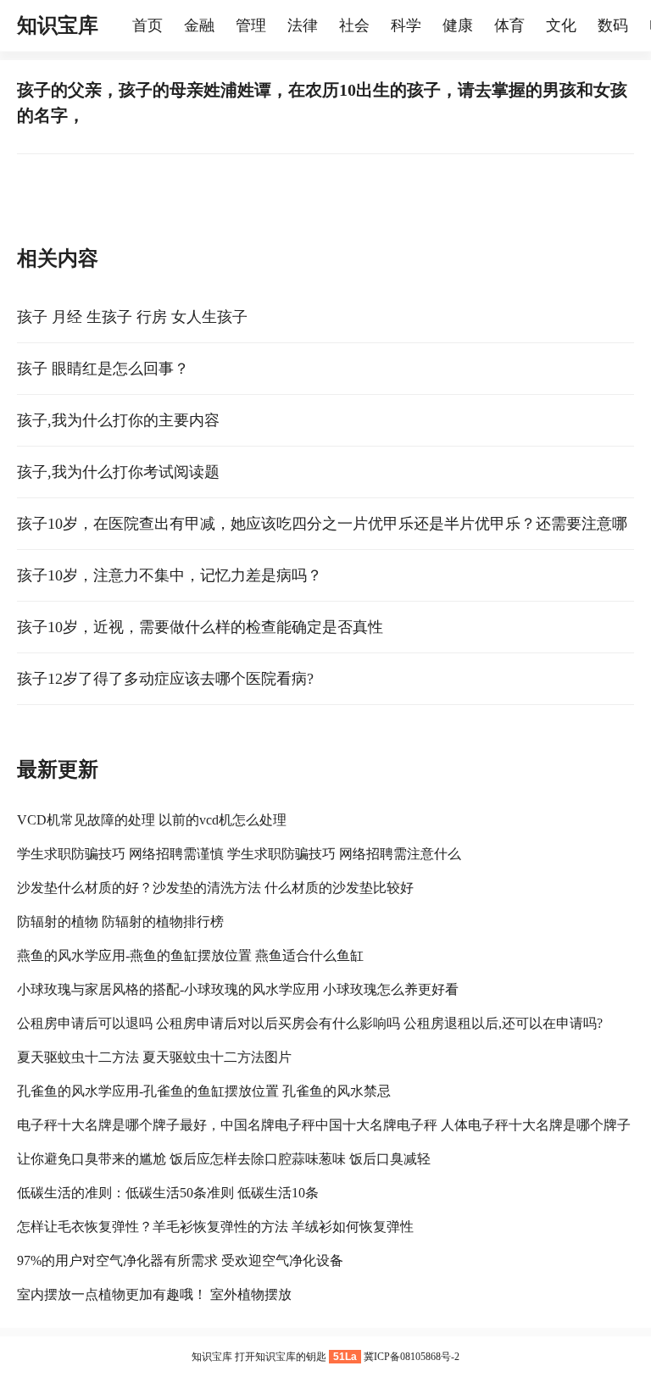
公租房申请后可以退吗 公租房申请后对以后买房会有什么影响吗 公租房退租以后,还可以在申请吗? (310, 1023)
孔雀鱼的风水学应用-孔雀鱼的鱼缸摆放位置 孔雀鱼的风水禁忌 (204, 1091)
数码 (613, 25)
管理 (251, 25)
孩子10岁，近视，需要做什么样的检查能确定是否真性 (200, 627)
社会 (354, 25)
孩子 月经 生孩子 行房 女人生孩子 (132, 316)
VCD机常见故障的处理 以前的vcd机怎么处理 (152, 820)
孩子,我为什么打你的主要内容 (118, 420)
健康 (457, 25)
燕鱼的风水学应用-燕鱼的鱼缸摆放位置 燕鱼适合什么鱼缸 (190, 955)
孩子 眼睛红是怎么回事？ (103, 368)
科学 (406, 25)
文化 (561, 25)
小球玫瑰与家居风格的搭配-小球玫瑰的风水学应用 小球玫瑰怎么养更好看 (238, 989)
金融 (199, 25)
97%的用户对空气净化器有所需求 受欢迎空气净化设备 (180, 1260)
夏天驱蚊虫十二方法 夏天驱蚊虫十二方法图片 (154, 1057)
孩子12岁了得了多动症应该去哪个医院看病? (165, 678)
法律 (302, 25)
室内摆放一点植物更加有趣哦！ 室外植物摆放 (154, 1294)
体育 (509, 25)
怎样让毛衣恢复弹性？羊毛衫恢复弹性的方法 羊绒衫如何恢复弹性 (215, 1226)
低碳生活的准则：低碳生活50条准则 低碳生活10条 (168, 1192)
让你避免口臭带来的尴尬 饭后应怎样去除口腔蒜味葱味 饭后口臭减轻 (224, 1159)
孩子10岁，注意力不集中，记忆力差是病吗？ (169, 575)
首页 (147, 25)
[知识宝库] (123, 25)
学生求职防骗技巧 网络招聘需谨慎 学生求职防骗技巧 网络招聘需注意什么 (239, 854)
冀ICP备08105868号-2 (411, 1357)
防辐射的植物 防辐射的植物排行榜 (120, 921)
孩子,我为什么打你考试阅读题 (118, 472)
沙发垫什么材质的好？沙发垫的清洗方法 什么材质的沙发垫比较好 (215, 887)
